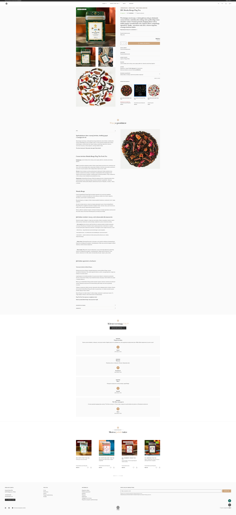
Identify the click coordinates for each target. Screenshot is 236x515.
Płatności (84, 495)
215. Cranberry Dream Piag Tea (129, 458)
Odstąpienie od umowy (87, 498)
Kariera (44, 493)
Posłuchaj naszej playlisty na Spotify (20, 507)
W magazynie (122, 13)
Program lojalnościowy (48, 495)
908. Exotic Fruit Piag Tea (82, 458)
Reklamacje (84, 496)
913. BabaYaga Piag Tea (150, 458)
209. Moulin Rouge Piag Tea (125, 98)
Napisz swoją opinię (117, 328)
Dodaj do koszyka (145, 43)
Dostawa (83, 493)
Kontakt (45, 496)
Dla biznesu (45, 492)
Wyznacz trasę (11, 499)
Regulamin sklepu (85, 490)
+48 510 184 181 (8, 495)
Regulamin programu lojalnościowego (89, 499)
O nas (44, 490)
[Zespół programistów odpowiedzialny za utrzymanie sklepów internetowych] (230, 507)
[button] (229, 500)
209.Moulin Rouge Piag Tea (153, 98)
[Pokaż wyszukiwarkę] (219, 3)
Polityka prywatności (86, 492)
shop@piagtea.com (9, 496)
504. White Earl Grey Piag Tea (106, 458)
